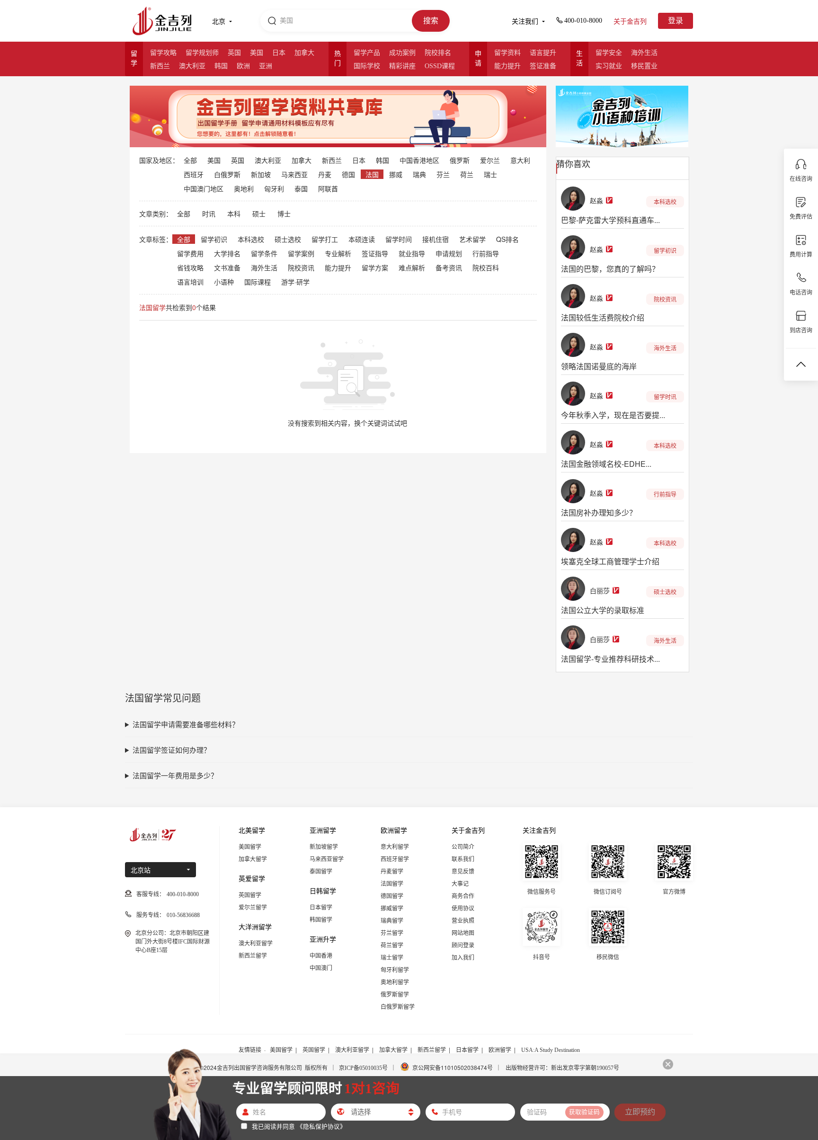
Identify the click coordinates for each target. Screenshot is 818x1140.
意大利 (520, 160)
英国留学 (250, 895)
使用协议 (463, 908)
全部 (190, 160)
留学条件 (264, 253)
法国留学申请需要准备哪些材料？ (186, 724)
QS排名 (507, 239)
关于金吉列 (630, 21)
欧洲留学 (500, 1050)
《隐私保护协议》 (321, 1126)
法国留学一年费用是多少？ (175, 775)
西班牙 (194, 174)
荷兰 (466, 174)
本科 (233, 213)
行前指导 (485, 253)
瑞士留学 (392, 957)
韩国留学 (321, 920)
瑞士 (490, 174)
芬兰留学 (392, 933)
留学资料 (507, 52)
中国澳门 (321, 968)
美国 (256, 52)
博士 (284, 213)
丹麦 (324, 174)
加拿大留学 (253, 859)
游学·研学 (295, 281)
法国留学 (392, 884)
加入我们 (463, 957)
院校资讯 (301, 267)
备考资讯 (449, 267)
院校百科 (485, 267)
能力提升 (507, 66)
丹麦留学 (392, 871)
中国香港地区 (419, 160)
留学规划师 (202, 52)
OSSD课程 (440, 66)
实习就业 (609, 66)
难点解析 (412, 267)
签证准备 (543, 66)
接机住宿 (435, 239)
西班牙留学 (395, 859)
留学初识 (214, 239)
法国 (372, 174)
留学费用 (190, 253)
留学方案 (375, 267)
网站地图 (463, 933)
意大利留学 (395, 847)
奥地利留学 (395, 982)
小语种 (224, 281)
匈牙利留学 (395, 970)
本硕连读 (361, 239)
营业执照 (463, 920)
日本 (278, 52)
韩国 (221, 66)
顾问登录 (463, 945)
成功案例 (402, 52)
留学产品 (367, 52)
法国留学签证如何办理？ (172, 750)
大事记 (460, 884)
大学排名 (227, 253)
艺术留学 (472, 239)
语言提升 (543, 52)
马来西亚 (294, 174)
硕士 (259, 213)
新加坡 (261, 174)
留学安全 (609, 52)
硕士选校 (288, 239)
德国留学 (392, 896)
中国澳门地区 (203, 188)
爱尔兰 (490, 160)
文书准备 (227, 267)
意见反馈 (463, 871)
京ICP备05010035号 (363, 1068)
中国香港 (321, 956)
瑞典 (419, 174)
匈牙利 (274, 188)
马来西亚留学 (327, 859)
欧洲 (243, 66)
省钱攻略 (190, 267)
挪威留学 (392, 908)
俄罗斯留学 (395, 994)
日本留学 (321, 907)
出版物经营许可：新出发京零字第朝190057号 (562, 1068)
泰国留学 (321, 871)
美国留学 (250, 847)
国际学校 (367, 66)
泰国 (301, 188)
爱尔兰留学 (253, 907)
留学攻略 (163, 52)
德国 (348, 174)
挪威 (395, 174)
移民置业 (644, 66)
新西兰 (160, 66)
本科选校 (251, 239)
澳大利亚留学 (256, 943)
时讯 (208, 213)
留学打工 (324, 239)
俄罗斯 (460, 160)
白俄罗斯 (227, 174)
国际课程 (257, 281)
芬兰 (443, 174)
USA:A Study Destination (550, 1050)
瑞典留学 (392, 920)
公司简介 (463, 847)
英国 (234, 52)
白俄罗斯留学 (398, 1007)
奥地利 (244, 188)
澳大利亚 (192, 66)
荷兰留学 (392, 945)
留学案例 (301, 253)
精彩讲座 (402, 66)
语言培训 (190, 281)
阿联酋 (328, 188)
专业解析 (338, 253)
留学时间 (398, 239)
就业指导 (412, 253)
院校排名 (438, 52)
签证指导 (375, 253)
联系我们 (463, 859)
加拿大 (304, 52)
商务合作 (463, 896)
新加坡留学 (324, 847)
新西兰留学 (253, 956)
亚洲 (265, 66)
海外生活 (644, 52)
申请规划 (449, 253)
